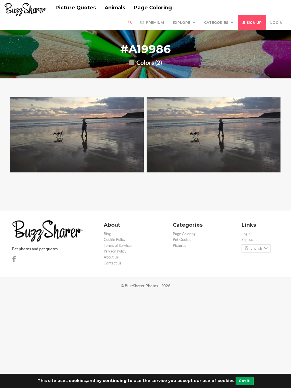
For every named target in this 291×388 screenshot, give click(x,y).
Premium (154, 22)
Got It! (245, 381)
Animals (115, 8)
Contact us (112, 263)
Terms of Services (118, 245)
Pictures (179, 245)
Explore (181, 22)
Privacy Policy (115, 251)
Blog (107, 234)
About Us (111, 257)
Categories (216, 22)
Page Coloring (153, 8)
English (256, 248)
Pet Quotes (182, 239)
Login (276, 22)
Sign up (254, 22)
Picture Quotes (75, 8)
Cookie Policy (115, 239)
